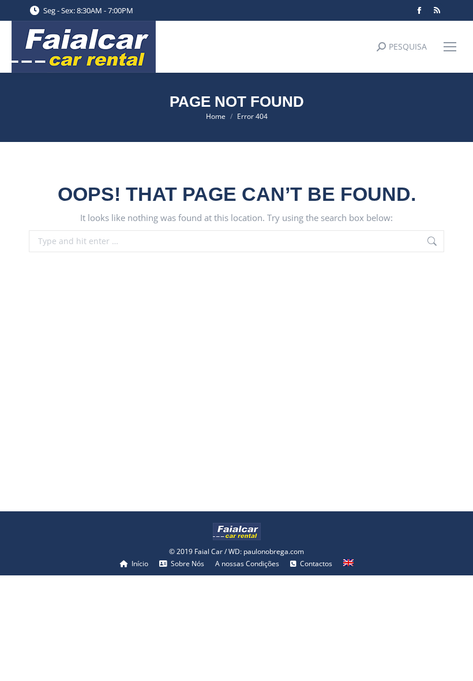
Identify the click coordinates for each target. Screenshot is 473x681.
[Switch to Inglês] (348, 564)
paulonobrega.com (273, 551)
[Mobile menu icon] (449, 46)
